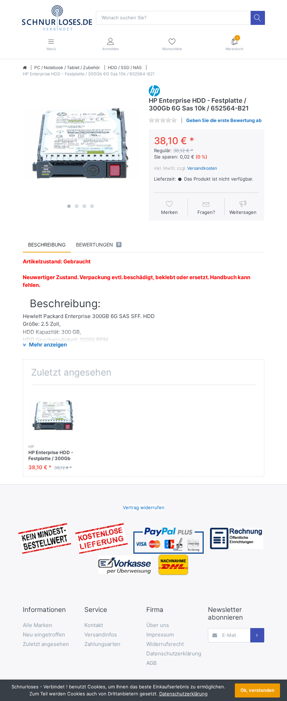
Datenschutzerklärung (173, 653)
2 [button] (76, 206)
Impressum (160, 634)
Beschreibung (46, 245)
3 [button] (84, 206)
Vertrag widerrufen (143, 507)
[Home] (25, 68)
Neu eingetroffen (44, 634)
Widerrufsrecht (165, 644)
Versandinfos (100, 634)
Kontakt (93, 625)
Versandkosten (202, 168)
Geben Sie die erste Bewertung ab (223, 120)
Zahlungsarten (102, 644)
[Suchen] (258, 18)
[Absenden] (257, 635)
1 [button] (69, 206)
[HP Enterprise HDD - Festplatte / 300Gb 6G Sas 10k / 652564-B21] (80, 143)
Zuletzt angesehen (46, 644)
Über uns (157, 625)
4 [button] (92, 206)
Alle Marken (37, 625)
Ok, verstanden (257, 690)
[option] (80, 143)
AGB (151, 663)
